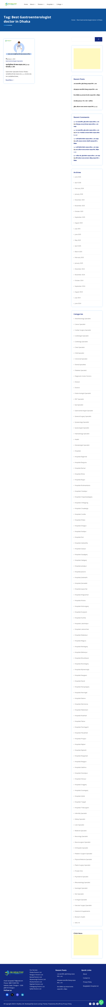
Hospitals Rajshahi (80, 750)
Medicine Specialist (81, 831)
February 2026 (79, 188)
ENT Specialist (79, 399)
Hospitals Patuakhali (81, 733)
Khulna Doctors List (36, 982)
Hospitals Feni (79, 537)
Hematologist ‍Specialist (82, 445)
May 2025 (78, 240)
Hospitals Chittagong (81, 503)
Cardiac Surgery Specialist (83, 330)
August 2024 (79, 292)
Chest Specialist (80, 347)
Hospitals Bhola (80, 474)
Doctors (77, 388)
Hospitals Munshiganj (82, 664)
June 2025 (78, 234)
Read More (9, 80)
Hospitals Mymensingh (82, 669)
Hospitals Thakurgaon (82, 808)
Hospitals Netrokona (81, 704)
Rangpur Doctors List (36, 975)
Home (26, 4)
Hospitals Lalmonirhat (82, 629)
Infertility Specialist (81, 813)
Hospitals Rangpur (81, 761)
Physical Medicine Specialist (83, 859)
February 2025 (79, 257)
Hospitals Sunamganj (81, 790)
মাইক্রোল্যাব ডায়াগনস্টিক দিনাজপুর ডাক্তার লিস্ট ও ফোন (86, 89)
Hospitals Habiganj (81, 560)
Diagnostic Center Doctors (83, 376)
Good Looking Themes (41, 1004)
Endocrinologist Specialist (83, 393)
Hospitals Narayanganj (82, 687)
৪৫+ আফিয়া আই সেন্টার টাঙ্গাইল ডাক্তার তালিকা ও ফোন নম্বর (87, 156)
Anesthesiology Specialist (83, 319)
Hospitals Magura (80, 641)
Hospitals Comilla (80, 514)
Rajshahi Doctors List (36, 984)
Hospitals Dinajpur (81, 526)
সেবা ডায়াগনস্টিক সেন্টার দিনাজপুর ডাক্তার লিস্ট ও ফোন (85, 84)
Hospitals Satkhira (80, 767)
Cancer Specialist (80, 324)
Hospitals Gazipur (80, 549)
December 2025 (80, 200)
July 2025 (77, 229)
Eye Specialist (79, 405)
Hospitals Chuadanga (81, 508)
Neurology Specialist (81, 836)
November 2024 (80, 275)
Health (77, 439)
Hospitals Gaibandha (81, 543)
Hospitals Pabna (80, 721)
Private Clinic (79, 871)
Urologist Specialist (81, 900)
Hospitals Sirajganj (81, 785)
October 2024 (79, 280)
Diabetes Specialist (81, 370)
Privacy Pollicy (87, 982)
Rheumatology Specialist (82, 882)
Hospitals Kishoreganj (82, 606)
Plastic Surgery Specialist (82, 865)
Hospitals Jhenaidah (81, 583)
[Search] (98, 39)
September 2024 (80, 286)
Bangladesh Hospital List (91, 986)
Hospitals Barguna (81, 462)
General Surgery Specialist (83, 416)
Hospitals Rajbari (80, 744)
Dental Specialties (80, 364)
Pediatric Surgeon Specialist (83, 854)
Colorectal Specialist (81, 359)
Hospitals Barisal (80, 468)
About (32, 4)
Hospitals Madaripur (81, 635)
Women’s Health (80, 917)
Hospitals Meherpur (81, 652)
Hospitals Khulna (80, 600)
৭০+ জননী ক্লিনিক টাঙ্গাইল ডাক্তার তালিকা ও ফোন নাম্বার (86, 139)
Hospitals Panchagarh (82, 727)
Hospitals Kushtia (80, 618)
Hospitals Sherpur (80, 779)
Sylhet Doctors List (35, 989)
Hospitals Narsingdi (81, 692)
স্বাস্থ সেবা (77, 923)
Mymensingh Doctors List (38, 979)
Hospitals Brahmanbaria (82, 485)
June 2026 (78, 177)
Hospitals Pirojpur (80, 739)
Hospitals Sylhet (80, 796)
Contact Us (86, 978)
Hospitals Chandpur (81, 491)
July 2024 (77, 298)
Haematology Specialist (82, 434)
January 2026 (79, 194)
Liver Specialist (79, 825)
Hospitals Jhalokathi (81, 577)
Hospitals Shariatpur (81, 773)
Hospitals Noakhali (81, 715)
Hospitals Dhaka (80, 520)
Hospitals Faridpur (80, 531)
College (59, 4)
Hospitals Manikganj (81, 646)
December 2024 (80, 269)
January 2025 (79, 263)
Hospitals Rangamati (81, 756)
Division (40, 4)
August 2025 (79, 223)
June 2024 (78, 303)
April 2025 (78, 246)
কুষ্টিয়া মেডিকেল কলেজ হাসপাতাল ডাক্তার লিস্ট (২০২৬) (85, 106)
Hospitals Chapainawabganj (83, 497)
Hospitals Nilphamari (81, 710)
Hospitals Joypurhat (81, 589)
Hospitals (50, 4)
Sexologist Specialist (81, 888)
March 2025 (78, 252)
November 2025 (80, 206)
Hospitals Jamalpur (81, 566)
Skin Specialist (79, 894)
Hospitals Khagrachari (82, 595)
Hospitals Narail (80, 681)
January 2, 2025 (11, 59)
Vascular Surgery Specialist (83, 905)
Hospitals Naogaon (81, 675)
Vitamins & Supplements (82, 911)
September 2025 (80, 217)
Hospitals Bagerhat (81, 457)
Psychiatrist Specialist (81, 877)
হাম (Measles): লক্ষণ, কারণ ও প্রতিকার (83, 101)
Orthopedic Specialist (81, 848)
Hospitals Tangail (80, 802)
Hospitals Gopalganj (81, 554)
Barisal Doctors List (36, 977)
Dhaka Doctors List (36, 972)
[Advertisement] (87, 58)
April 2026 (78, 183)
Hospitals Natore (80, 698)
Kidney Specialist (80, 819)
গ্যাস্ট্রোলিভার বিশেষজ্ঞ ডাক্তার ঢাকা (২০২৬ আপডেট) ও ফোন (17, 65)
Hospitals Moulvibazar (82, 658)
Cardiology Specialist (81, 342)
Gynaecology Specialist (82, 422)
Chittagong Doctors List (37, 986)
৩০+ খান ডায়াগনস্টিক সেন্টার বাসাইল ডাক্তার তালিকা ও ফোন (86, 122)
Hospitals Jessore (80, 572)
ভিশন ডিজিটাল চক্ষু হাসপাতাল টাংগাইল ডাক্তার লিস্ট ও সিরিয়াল (87, 95)
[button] (101, 1002)
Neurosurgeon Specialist (82, 842)
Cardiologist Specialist (82, 336)
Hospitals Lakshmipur (82, 623)
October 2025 (79, 211)
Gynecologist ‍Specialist (82, 428)
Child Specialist (79, 353)
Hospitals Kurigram (81, 612)
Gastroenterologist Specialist (84, 411)
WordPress (59, 1004)
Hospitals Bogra (80, 480)
